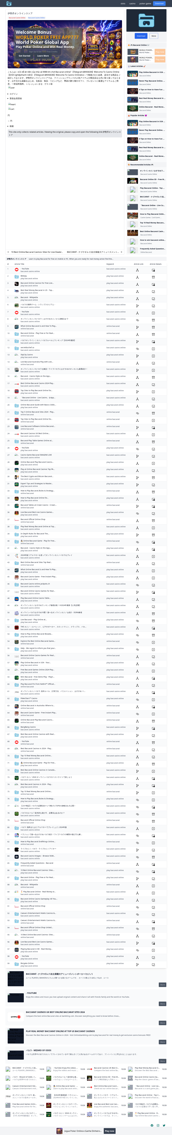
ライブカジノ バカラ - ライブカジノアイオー (38, 848)
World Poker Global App (145, 50)
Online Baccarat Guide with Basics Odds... (38, 404)
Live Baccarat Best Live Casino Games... (37, 512)
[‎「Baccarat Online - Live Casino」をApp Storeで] (132, 207)
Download (159, 3)
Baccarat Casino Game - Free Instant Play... (39, 576)
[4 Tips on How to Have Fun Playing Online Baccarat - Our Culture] (132, 91)
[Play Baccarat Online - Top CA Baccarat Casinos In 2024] (132, 190)
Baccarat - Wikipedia (29, 297)
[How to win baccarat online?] (132, 242)
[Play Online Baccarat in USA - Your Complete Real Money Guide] (132, 74)
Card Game (156, 218)
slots (123, 3)
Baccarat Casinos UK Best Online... (35, 433)
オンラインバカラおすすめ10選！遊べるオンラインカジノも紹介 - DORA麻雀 (51, 612)
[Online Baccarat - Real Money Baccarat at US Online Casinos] (132, 108)
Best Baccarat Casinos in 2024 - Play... (36, 748)
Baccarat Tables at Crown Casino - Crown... (39, 505)
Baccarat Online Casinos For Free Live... (37, 283)
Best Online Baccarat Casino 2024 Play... (37, 383)
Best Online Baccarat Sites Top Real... (36, 562)
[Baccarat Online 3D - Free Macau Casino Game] (132, 181)
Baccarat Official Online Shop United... (37, 927)
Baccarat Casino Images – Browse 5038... (38, 856)
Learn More (43, 57)
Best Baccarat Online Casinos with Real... (38, 734)
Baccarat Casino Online (149, 174)
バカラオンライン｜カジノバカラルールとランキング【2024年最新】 (48, 340)
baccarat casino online (30, 271)
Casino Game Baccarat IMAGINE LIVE (36, 455)
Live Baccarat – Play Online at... (34, 619)
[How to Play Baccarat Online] (132, 216)
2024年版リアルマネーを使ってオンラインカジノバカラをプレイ (46, 555)
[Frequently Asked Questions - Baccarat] (132, 250)
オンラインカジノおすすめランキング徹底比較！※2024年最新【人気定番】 (51, 605)
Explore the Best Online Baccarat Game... (38, 641)
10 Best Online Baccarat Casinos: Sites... (37, 870)
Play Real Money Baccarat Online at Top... (38, 526)
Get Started (24, 57)
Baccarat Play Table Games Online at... (37, 440)
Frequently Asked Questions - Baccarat (37, 863)
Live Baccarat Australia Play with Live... (37, 362)
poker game (145, 3)
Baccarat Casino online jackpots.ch (35, 584)
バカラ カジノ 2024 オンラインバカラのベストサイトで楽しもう (46, 777)
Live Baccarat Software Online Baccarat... (38, 426)
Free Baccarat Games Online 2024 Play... (37, 669)
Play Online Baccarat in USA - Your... (36, 662)
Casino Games (146, 218)
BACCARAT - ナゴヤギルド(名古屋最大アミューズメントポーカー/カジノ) (93, 252)
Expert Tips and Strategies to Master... (37, 483)
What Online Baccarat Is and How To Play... (39, 326)
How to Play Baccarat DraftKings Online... (38, 841)
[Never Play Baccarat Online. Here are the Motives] (132, 82)
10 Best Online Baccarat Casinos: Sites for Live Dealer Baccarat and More (36, 252)
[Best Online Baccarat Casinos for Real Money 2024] (132, 233)
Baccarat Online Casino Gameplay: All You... (39, 899)
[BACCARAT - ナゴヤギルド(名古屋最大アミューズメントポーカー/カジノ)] (132, 198)
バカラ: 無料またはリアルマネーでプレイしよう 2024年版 (44, 827)
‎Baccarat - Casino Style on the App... (36, 376)
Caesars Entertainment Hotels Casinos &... (38, 913)
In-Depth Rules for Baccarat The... (35, 533)
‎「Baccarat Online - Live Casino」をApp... (38, 397)
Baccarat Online (145, 76)
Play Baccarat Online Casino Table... (36, 598)
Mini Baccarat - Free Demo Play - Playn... (38, 677)
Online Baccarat (146, 252)
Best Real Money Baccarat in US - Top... (37, 290)
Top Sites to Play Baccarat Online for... (36, 390)
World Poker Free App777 (47, 35)
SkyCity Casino (27, 354)
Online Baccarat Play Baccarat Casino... (37, 462)
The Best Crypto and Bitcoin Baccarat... (37, 476)
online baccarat (27, 328)
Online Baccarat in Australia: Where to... (38, 705)
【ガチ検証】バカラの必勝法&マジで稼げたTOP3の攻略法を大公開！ (48, 805)
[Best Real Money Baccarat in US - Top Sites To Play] (132, 100)
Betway (24, 276)
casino (132, 3)
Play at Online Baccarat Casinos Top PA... (38, 469)
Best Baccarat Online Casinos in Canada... (38, 770)
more (162, 984)
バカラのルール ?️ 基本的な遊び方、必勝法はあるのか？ (43, 813)
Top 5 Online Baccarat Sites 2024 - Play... (38, 412)
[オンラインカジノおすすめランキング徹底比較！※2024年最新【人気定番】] (132, 172)
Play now (160, 52)
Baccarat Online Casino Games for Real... (38, 591)
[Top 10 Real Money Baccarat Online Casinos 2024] (132, 224)
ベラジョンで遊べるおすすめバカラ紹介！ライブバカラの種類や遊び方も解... (51, 834)
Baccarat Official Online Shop (33, 519)
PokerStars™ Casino (29, 698)
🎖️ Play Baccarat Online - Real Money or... (38, 891)
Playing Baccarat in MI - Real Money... (36, 949)
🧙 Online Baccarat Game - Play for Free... (38, 541)
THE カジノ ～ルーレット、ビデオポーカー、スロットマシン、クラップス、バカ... (53, 626)
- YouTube (25, 268)
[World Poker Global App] (59, 1131)
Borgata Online (27, 963)
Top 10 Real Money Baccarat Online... (36, 755)
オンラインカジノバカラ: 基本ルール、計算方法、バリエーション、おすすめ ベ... (53, 691)
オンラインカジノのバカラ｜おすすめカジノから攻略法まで (44, 319)
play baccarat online (29, 278)
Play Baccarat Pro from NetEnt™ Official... (38, 684)
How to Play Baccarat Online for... (34, 498)
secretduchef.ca (27, 347)
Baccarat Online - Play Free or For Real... (37, 333)
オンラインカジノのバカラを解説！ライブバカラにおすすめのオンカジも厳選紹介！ (54, 369)
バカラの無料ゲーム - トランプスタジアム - (38, 304)
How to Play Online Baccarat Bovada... (37, 634)
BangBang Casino (28, 727)
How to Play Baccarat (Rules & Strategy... (38, 490)
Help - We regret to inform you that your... (38, 648)
